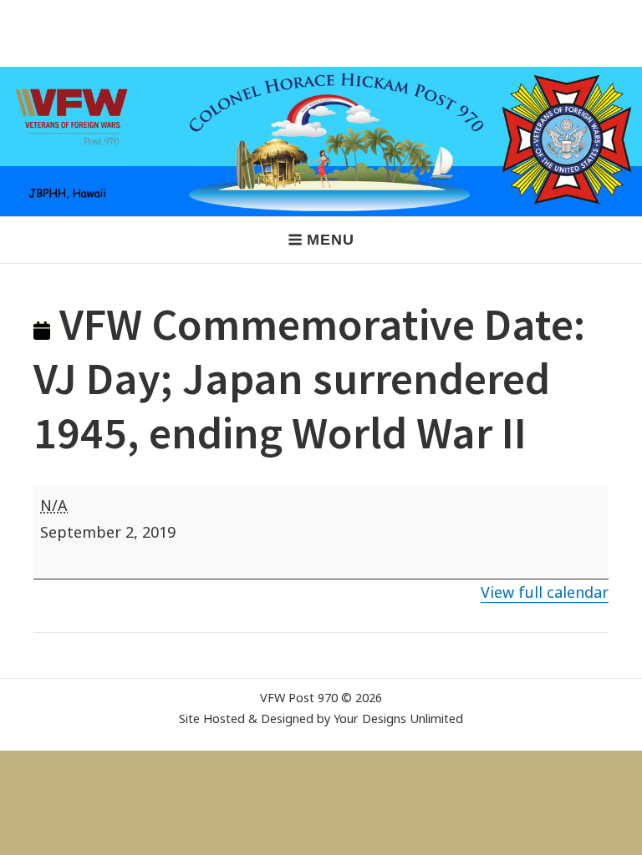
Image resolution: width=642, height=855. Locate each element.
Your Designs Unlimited (398, 718)
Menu (330, 239)
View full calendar (545, 592)
